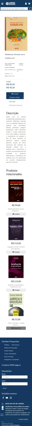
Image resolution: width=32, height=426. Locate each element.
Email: (4, 381)
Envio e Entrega (8, 356)
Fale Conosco (15, 345)
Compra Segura (8, 350)
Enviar (4, 388)
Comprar (16, 94)
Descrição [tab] (12, 101)
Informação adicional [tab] (15, 105)
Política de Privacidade (10, 348)
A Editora (6, 345)
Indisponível (17, 328)
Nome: (4, 374)
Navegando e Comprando (11, 359)
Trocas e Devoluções (10, 353)
